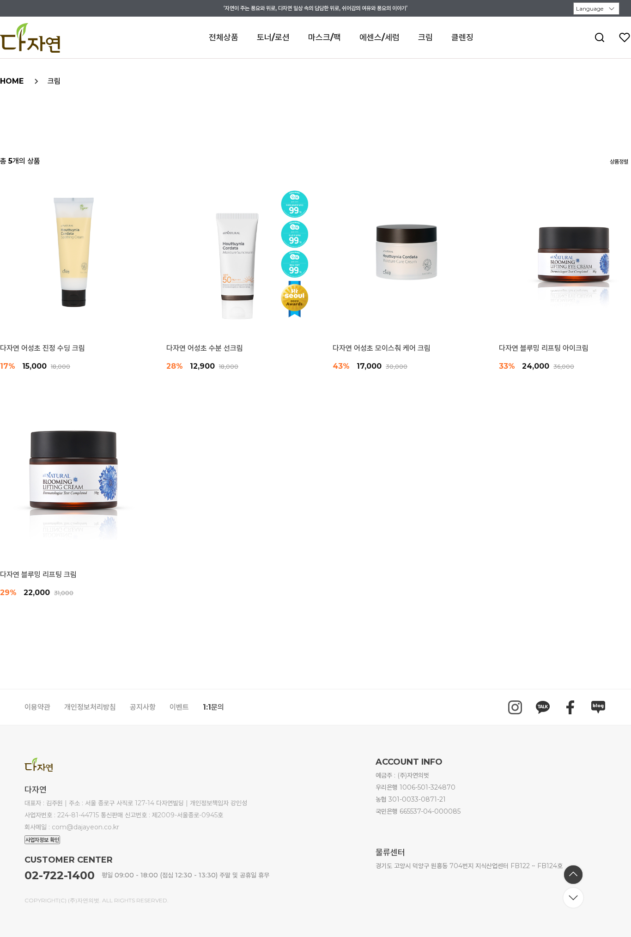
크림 (425, 37)
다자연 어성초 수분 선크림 (204, 348)
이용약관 (37, 707)
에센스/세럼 (379, 37)
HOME (12, 81)
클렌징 (462, 37)
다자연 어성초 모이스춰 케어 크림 (382, 348)
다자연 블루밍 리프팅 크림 (38, 574)
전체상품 (223, 37)
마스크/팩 (324, 37)
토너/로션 (273, 37)
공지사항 (143, 707)
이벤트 (179, 707)
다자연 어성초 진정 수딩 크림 (42, 348)
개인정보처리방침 (90, 707)
